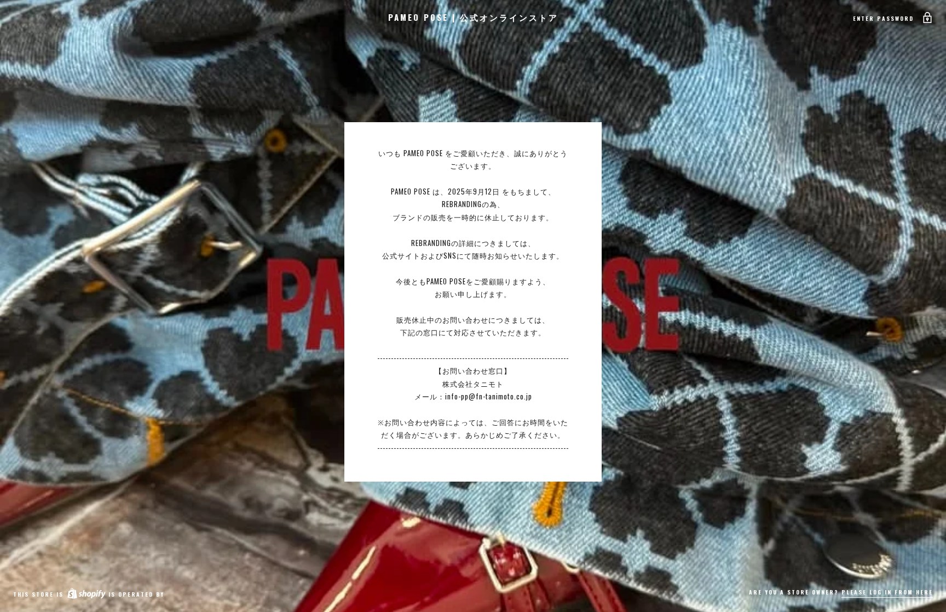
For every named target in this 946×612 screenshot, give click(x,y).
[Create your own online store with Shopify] (86, 594)
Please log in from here (887, 592)
